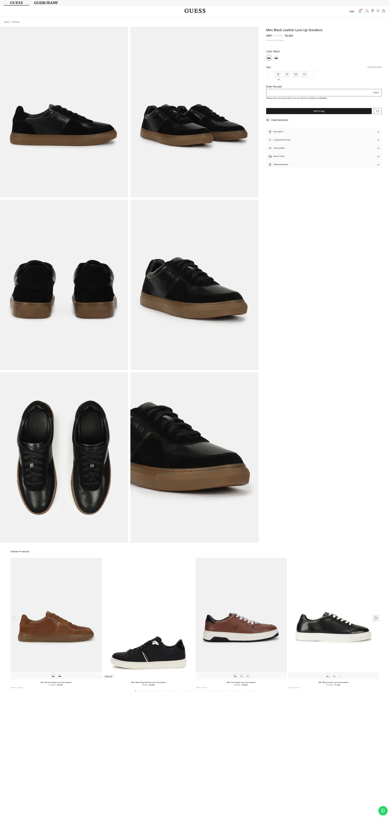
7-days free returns (279, 119)
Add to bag (318, 111)
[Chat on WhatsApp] (383, 810)
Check (376, 92)
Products (16, 22)
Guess (6, 22)
